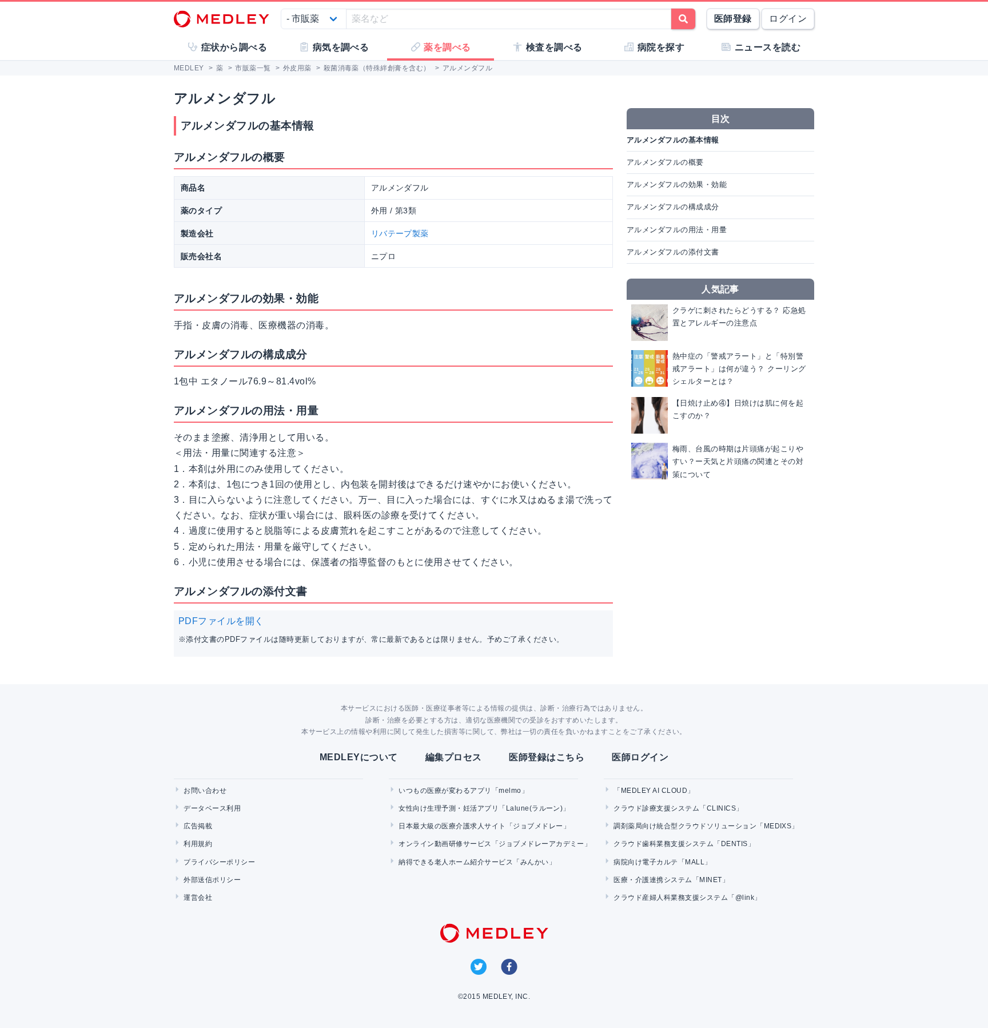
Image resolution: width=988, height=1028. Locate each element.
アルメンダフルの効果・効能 (677, 184)
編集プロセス (453, 757)
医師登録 (733, 18)
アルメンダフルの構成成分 (673, 207)
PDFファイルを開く (221, 621)
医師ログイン (640, 757)
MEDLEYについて (359, 757)
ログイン (788, 18)
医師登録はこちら (546, 757)
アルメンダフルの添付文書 (673, 252)
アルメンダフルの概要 (665, 162)
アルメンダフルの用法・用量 (677, 229)
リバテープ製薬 (400, 233)
